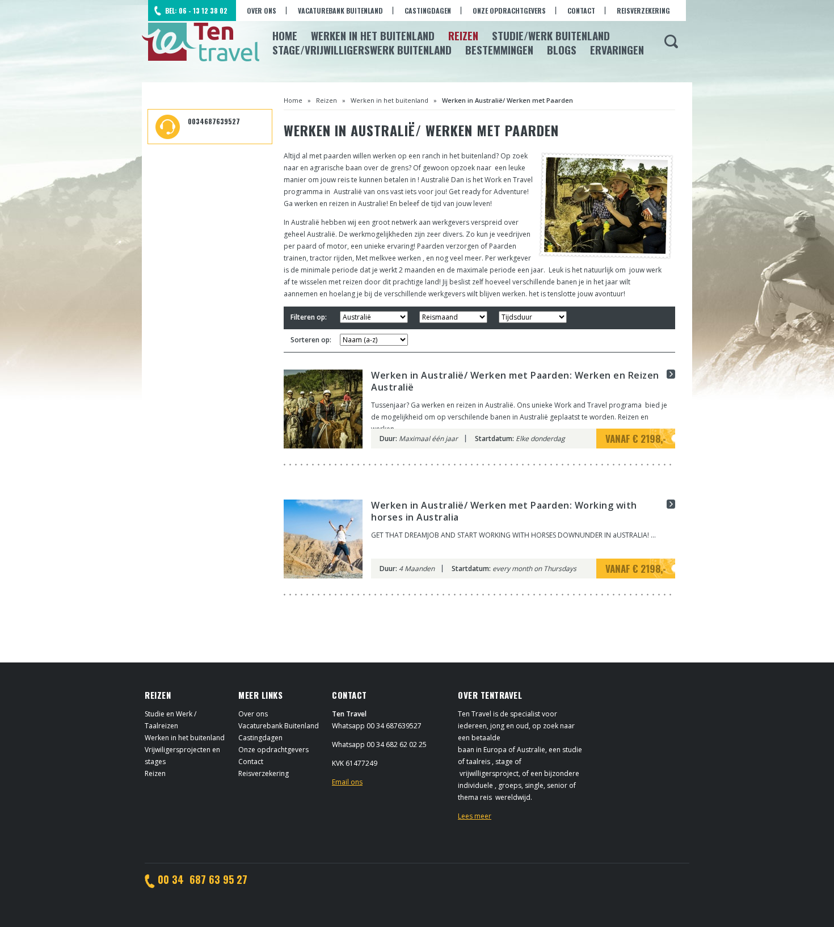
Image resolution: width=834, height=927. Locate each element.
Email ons (347, 782)
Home (284, 35)
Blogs (561, 49)
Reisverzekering (643, 10)
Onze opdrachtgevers (509, 10)
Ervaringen (617, 49)
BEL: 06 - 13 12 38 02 (196, 10)
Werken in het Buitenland (373, 35)
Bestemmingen (499, 49)
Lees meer (474, 816)
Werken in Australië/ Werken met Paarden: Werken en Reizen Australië (515, 381)
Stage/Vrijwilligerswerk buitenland (362, 49)
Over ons (261, 10)
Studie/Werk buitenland (551, 35)
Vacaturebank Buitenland (340, 10)
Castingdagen (428, 10)
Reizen (463, 35)
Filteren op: (308, 317)
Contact (581, 10)
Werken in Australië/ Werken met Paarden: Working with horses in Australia (504, 511)
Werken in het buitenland (389, 100)
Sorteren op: (310, 340)
